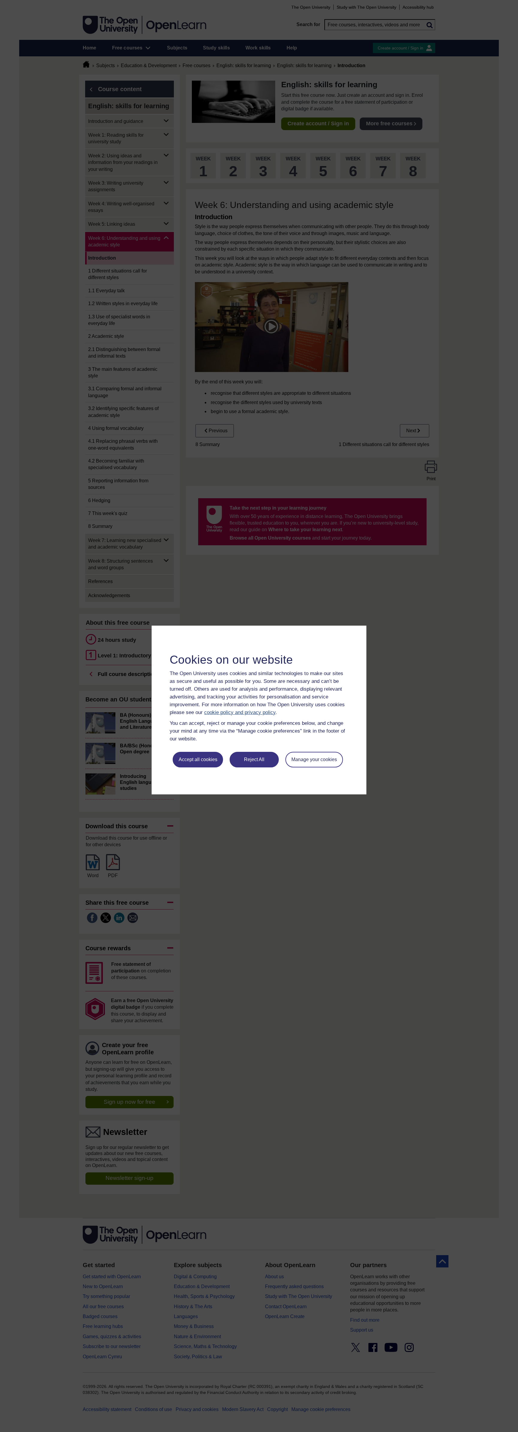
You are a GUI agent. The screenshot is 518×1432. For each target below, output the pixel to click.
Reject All (254, 759)
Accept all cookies (198, 759)
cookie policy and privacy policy (239, 712)
